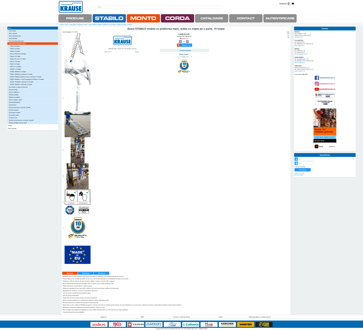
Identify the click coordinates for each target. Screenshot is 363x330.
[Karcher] (227, 324)
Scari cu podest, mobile (15, 100)
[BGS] (117, 324)
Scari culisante (13, 33)
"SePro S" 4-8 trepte (15, 66)
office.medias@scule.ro (301, 54)
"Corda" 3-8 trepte (15, 46)
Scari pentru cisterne (14, 112)
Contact (220, 317)
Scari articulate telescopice (16, 41)
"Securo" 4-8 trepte (15, 61)
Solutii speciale (12, 128)
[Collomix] (191, 324)
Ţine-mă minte (300, 167)
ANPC (142, 317)
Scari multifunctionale (15, 36)
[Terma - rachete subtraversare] (136, 324)
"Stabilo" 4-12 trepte (15, 69)
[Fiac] (172, 324)
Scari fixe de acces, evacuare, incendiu (20, 107)
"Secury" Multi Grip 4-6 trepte (18, 54)
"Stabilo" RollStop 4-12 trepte (18, 71)
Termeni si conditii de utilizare (181, 317)
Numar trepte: (183, 54)
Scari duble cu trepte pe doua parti (18, 87)
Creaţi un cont (299, 173)
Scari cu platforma (14, 92)
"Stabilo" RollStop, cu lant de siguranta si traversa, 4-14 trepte (27, 79)
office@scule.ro (299, 37)
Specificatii (85, 273)
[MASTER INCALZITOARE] (246, 324)
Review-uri (101, 273)
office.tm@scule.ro (300, 71)
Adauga (137, 52)
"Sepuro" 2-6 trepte (15, 56)
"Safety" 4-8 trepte (15, 51)
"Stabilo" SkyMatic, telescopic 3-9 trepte (21, 84)
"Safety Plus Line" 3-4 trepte (17, 59)
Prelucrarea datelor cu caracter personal (260, 317)
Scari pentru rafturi (14, 115)
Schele (10, 125)
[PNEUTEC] (154, 324)
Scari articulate (13, 38)
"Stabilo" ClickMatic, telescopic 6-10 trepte (21, 82)
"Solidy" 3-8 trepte (15, 49)
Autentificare (302, 170)
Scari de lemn (12, 105)
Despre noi (103, 317)
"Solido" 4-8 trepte (15, 64)
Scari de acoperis (13, 110)
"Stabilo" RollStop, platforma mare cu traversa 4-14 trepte (25, 77)
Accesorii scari (13, 118)
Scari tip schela (13, 89)
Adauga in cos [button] (186, 45)
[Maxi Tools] (209, 324)
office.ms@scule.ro (300, 62)
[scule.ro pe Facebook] (325, 78)
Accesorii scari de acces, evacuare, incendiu (21, 120)
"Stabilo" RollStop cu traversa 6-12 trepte (21, 74)
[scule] (99, 324)
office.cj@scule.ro (299, 45)
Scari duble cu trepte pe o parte (17, 43)
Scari (9, 28)
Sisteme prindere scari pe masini (18, 123)
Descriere (70, 273)
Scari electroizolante (14, 102)
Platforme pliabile (13, 95)
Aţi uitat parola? (299, 175)
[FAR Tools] (264, 324)
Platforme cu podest (14, 97)
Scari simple (12, 31)
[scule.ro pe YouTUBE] (325, 89)
